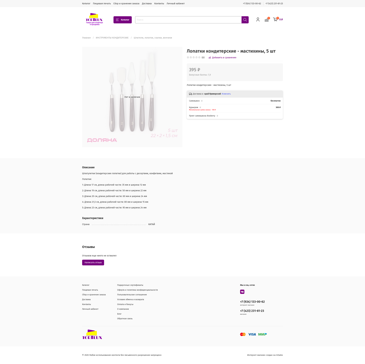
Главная (86, 37)
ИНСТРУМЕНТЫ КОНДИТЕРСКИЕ (112, 37)
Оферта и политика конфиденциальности (137, 290)
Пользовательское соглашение (132, 294)
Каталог (86, 3)
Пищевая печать (102, 3)
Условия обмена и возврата (130, 299)
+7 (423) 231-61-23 (274, 3)
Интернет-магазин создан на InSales (265, 355)
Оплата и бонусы (125, 304)
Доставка (147, 3)
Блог (119, 314)
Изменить (226, 94)
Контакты (159, 3)
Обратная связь (124, 318)
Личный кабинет (176, 3)
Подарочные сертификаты (130, 285)
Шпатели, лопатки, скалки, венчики (153, 37)
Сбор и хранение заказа (126, 3)
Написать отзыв (93, 262)
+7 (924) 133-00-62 (252, 3)
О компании (123, 309)
